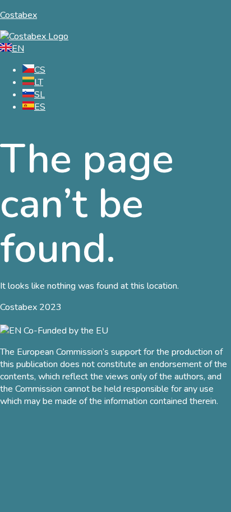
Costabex (18, 15)
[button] (115, 130)
